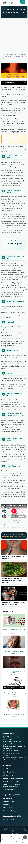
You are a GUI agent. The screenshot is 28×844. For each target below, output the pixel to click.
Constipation (5, 327)
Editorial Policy (8, 775)
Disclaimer (6, 805)
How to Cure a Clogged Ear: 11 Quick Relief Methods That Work (14, 630)
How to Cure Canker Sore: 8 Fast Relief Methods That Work (14, 671)
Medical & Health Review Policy (13, 778)
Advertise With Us (9, 820)
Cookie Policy (19, 842)
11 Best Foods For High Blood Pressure (14, 714)
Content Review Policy (10, 781)
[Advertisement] (14, 34)
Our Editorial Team (9, 772)
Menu (23, 2)
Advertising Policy (9, 811)
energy (3, 113)
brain (3, 452)
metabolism (21, 92)
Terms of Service (8, 801)
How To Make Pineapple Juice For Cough (14, 651)
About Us (6, 769)
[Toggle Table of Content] (23, 82)
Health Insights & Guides (17, 527)
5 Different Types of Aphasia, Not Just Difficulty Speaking (14, 693)
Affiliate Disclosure (9, 808)
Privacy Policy (7, 798)
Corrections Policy (9, 789)
